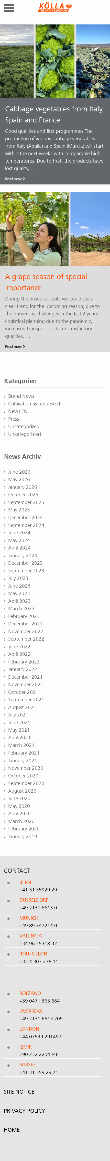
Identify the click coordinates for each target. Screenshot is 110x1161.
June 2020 (19, 798)
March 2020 (21, 821)
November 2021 (25, 684)
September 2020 (26, 783)
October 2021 (23, 692)
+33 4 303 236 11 (38, 962)
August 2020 (22, 791)
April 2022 (19, 654)
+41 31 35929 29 (38, 890)
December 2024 (25, 518)
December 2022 (25, 624)
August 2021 (22, 707)
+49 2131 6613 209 (41, 1019)
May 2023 (19, 593)
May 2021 (19, 730)
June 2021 (19, 723)
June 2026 (19, 472)
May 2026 (19, 479)
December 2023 (25, 563)
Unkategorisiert (24, 434)
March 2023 (21, 609)
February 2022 (24, 662)
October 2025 (23, 495)
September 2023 (26, 571)
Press (13, 419)
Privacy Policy (24, 1110)
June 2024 (19, 533)
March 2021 (21, 745)
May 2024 (19, 540)
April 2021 (19, 738)
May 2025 (19, 510)
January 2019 (22, 837)
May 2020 (19, 806)
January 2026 (22, 487)
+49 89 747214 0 (38, 926)
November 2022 (25, 631)
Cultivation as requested (34, 404)
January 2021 (22, 761)
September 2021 (26, 700)
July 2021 (18, 715)
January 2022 (22, 669)
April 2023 (19, 601)
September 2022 (26, 639)
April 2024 (19, 548)
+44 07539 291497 (40, 1037)
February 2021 (24, 753)
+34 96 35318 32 (38, 944)
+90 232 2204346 (39, 1054)
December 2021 (25, 677)
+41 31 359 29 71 (38, 1072)
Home (12, 1130)
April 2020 (19, 814)
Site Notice (19, 1091)
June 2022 (19, 647)
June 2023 (19, 586)
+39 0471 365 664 (39, 1001)
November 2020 (25, 768)
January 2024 (22, 556)
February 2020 (24, 829)
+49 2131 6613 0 (38, 908)
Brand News (21, 396)
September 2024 (26, 525)
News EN (18, 411)
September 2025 (26, 502)
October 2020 (23, 776)
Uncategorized (23, 426)
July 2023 (18, 578)
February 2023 (24, 616)
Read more (14, 178)
